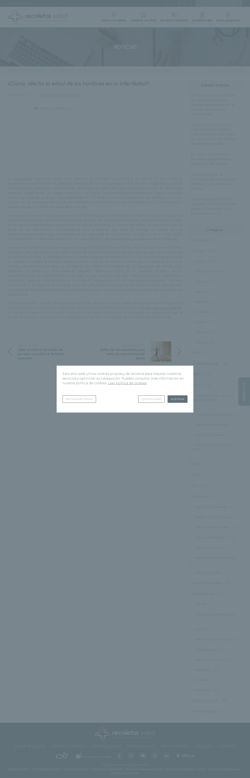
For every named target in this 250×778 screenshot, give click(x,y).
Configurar (151, 399)
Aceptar (177, 399)
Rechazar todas (79, 399)
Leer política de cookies (127, 383)
